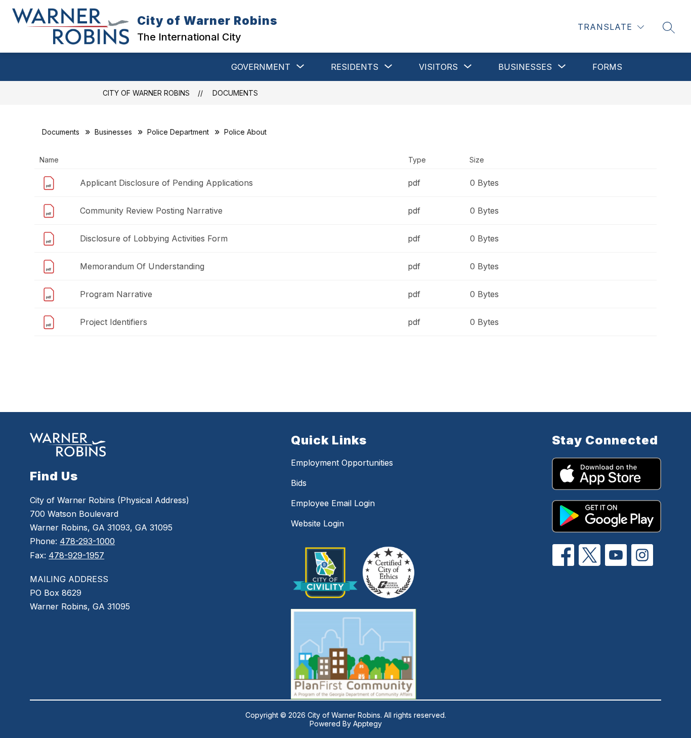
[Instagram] (642, 555)
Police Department (178, 132)
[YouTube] (615, 555)
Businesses (113, 132)
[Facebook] (563, 555)
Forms (607, 67)
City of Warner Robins (146, 93)
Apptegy (367, 723)
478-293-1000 (87, 541)
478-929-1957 (76, 555)
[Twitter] (589, 555)
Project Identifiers (113, 322)
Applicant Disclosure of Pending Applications (166, 183)
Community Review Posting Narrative (151, 211)
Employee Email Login (333, 503)
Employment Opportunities (342, 463)
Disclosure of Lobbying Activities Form (154, 238)
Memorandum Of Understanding (142, 266)
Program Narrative (116, 294)
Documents (235, 93)
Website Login (317, 523)
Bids (299, 483)
